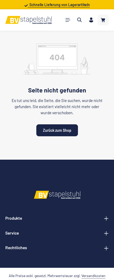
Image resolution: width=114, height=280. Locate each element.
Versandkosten (93, 275)
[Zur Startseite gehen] (28, 19)
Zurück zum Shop (57, 130)
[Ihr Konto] (91, 20)
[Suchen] (79, 20)
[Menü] (68, 20)
